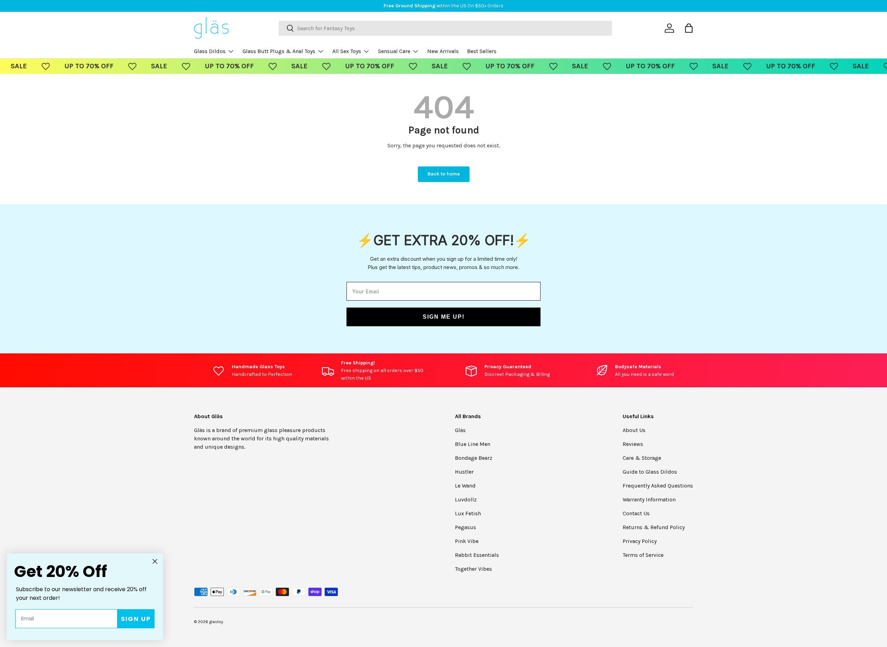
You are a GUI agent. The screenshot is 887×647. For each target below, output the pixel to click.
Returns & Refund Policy (654, 527)
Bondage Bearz (473, 458)
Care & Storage (642, 458)
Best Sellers (482, 51)
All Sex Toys (346, 51)
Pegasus (465, 527)
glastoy (216, 621)
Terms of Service (643, 555)
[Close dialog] (155, 561)
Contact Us (636, 513)
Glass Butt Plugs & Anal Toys (279, 51)
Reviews (633, 444)
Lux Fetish (468, 513)
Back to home (444, 174)
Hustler (464, 471)
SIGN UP (136, 618)
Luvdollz (466, 499)
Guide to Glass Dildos (650, 471)
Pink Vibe (466, 541)
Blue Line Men (472, 444)
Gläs (460, 430)
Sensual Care (394, 51)
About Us (634, 430)
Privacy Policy (640, 541)
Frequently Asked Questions (658, 485)
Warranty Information (649, 499)
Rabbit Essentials (477, 555)
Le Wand (465, 485)
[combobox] (445, 28)
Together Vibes (473, 569)
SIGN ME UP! (444, 317)
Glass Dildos (210, 51)
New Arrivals (443, 51)
